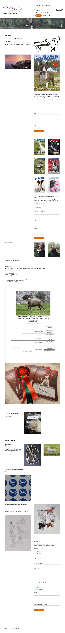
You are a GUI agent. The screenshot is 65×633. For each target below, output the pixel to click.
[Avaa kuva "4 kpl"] (39, 147)
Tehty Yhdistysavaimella (54, 628)
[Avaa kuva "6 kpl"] (54, 185)
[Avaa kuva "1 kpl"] (39, 166)
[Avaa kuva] (39, 249)
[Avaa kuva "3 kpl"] (39, 185)
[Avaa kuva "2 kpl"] (54, 166)
